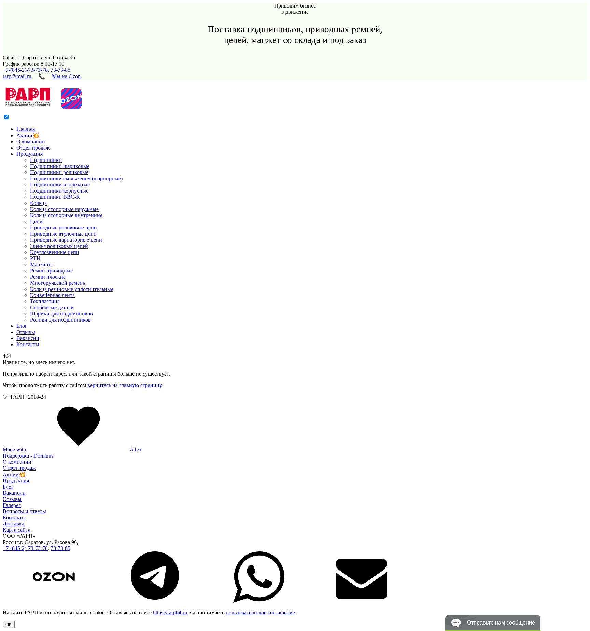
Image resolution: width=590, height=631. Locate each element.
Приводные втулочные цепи (63, 234)
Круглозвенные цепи (54, 252)
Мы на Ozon (66, 76)
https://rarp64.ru (170, 612)
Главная (25, 129)
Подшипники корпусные (59, 191)
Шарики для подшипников (61, 314)
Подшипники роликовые (59, 172)
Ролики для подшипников (60, 320)
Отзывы (25, 332)
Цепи (36, 221)
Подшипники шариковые (59, 166)
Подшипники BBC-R (55, 197)
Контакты (27, 344)
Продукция (29, 154)
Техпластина (45, 301)
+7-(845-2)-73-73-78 (25, 70)
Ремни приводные (51, 271)
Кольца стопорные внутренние (66, 215)
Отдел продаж (33, 148)
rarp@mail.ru (17, 76)
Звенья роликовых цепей (59, 246)
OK (8, 624)
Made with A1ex (72, 449)
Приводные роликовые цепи (63, 227)
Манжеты (41, 264)
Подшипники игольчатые (60, 184)
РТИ (35, 258)
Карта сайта (16, 530)
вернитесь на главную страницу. (125, 385)
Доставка (13, 524)
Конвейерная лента (52, 295)
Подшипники (46, 160)
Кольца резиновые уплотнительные (71, 289)
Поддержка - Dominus (28, 456)
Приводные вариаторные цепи (66, 240)
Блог (21, 326)
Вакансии (27, 338)
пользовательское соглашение (260, 612)
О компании (30, 141)
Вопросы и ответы (24, 511)
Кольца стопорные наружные (64, 209)
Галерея (12, 505)
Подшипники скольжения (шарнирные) (76, 178)
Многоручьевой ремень (57, 283)
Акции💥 (27, 135)
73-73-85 (60, 70)
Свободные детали (52, 307)
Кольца (38, 203)
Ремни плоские (48, 277)
